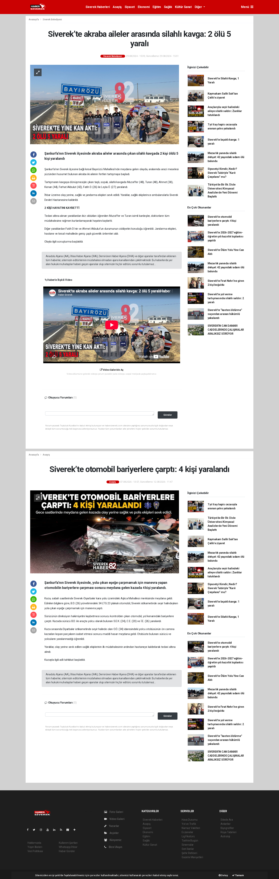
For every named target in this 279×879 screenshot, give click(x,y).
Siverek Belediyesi (52, 19)
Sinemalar (188, 844)
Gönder (167, 414)
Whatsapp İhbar (68, 846)
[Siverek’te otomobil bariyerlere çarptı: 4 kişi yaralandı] (104, 531)
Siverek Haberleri (98, 7)
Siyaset (130, 7)
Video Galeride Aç (113, 369)
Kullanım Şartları (68, 842)
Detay (224, 875)
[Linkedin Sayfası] (55, 829)
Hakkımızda (34, 842)
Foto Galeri (116, 811)
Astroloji (225, 836)
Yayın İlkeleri (35, 846)
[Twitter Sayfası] (35, 829)
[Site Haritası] (69, 829)
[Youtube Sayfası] (49, 829)
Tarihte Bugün (190, 840)
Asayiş (117, 7)
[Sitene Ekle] (76, 829)
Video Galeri (116, 818)
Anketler (225, 823)
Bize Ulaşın (115, 846)
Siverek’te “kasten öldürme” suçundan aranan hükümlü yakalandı (225, 313)
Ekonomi (144, 7)
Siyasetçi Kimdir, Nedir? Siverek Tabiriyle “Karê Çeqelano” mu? (222, 172)
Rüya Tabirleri (228, 832)
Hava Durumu (190, 819)
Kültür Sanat (183, 7)
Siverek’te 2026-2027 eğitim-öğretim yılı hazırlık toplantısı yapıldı (225, 236)
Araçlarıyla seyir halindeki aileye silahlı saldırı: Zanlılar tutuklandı (225, 111)
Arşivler (114, 832)
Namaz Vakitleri (191, 828)
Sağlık (168, 7)
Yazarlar (113, 825)
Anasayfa (34, 19)
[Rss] (62, 829)
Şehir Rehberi (189, 853)
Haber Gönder (67, 851)
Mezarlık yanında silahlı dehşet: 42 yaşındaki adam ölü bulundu (226, 157)
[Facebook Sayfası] (29, 829)
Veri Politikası (35, 851)
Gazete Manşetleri (192, 857)
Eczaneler (187, 832)
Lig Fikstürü (188, 836)
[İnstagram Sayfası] (42, 829)
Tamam (239, 875)
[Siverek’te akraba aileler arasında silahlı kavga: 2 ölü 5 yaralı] (104, 104)
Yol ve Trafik (189, 823)
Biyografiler (227, 828)
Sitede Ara (227, 819)
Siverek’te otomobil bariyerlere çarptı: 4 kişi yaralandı (222, 220)
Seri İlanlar (188, 848)
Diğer (199, 7)
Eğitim (157, 7)
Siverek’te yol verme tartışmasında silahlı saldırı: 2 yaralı (226, 298)
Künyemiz (115, 839)
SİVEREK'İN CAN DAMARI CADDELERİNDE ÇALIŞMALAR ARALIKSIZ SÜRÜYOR (226, 329)
